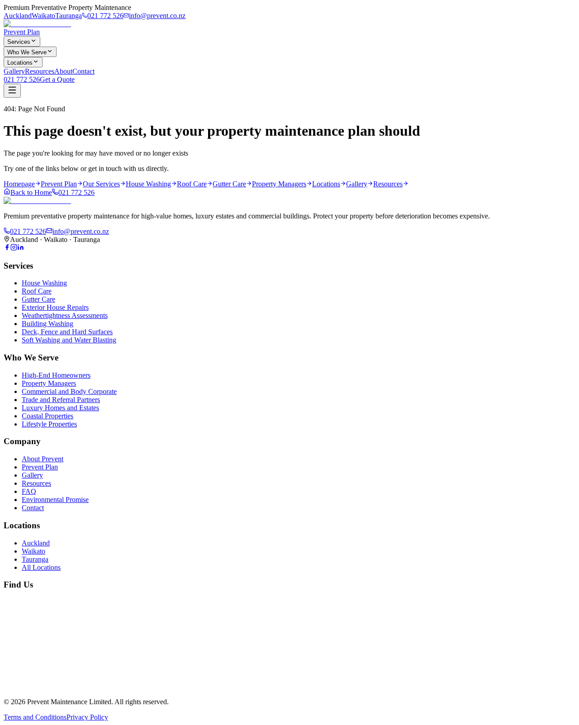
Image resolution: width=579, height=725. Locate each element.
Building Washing (47, 323)
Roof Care (37, 291)
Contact (83, 71)
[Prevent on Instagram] (13, 248)
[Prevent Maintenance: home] (37, 24)
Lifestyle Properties (49, 424)
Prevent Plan (22, 32)
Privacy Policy (87, 717)
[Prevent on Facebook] (7, 248)
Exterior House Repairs (55, 307)
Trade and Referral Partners (61, 399)
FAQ (29, 491)
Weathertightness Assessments (65, 315)
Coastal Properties (47, 416)
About (63, 71)
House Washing (44, 283)
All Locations (41, 567)
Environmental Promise (55, 499)
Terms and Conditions (35, 717)
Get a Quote (57, 79)
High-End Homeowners (56, 375)
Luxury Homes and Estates (60, 408)
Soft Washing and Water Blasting (69, 340)
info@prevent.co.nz (157, 15)
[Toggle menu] (12, 91)
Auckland (18, 15)
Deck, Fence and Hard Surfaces (67, 332)
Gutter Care (38, 299)
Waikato (43, 15)
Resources (39, 71)
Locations (20, 62)
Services (18, 41)
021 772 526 (105, 15)
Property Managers (49, 383)
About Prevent (42, 459)
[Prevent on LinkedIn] (20, 248)
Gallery (14, 71)
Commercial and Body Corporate (69, 391)
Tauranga (68, 15)
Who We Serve (27, 52)
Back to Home (31, 192)
